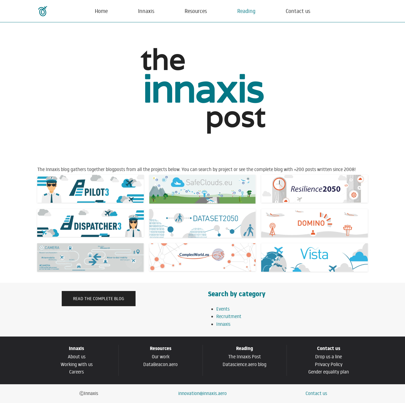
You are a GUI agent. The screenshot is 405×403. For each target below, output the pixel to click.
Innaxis (223, 324)
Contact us (298, 10)
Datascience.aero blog (244, 364)
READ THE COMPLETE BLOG (98, 298)
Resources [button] (196, 10)
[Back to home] (43, 11)
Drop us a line (328, 357)
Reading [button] (246, 10)
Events (222, 309)
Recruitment (228, 316)
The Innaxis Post (244, 357)
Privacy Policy (328, 364)
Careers (76, 372)
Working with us (77, 364)
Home (101, 10)
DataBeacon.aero (160, 364)
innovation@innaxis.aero (202, 393)
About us (76, 357)
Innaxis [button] (146, 10)
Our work (160, 357)
